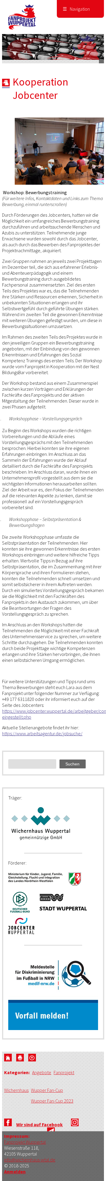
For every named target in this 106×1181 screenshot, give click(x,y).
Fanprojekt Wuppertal (25, 1142)
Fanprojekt (64, 1072)
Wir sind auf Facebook (39, 1124)
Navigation (76, 9)
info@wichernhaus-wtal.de (29, 1160)
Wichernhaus (16, 1090)
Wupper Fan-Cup (47, 1090)
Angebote (41, 1072)
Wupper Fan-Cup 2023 (52, 1101)
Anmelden (15, 1171)
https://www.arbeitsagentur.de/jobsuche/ (42, 733)
